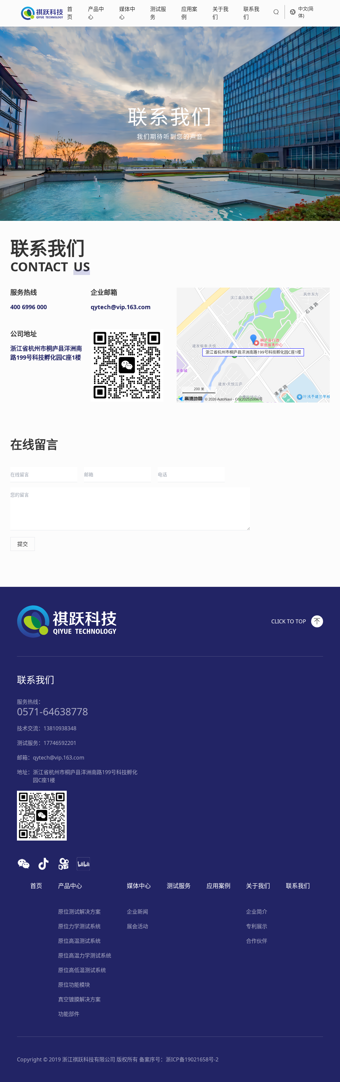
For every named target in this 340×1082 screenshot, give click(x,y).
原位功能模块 (74, 984)
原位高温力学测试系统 (84, 955)
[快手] (63, 863)
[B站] (83, 863)
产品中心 (96, 13)
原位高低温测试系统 (82, 970)
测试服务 (158, 13)
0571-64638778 (52, 712)
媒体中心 (127, 13)
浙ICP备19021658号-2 (192, 1059)
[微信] (23, 863)
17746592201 (59, 743)
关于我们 (220, 13)
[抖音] (43, 863)
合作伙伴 (256, 941)
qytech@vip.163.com (58, 757)
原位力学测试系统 (79, 926)
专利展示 (256, 926)
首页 (69, 13)
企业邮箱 (104, 292)
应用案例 (189, 13)
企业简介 (256, 911)
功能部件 (68, 1014)
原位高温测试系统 (79, 941)
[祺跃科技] (42, 13)
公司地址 (23, 333)
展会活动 (137, 926)
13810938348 (59, 728)
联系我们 (251, 13)
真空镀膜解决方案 (79, 999)
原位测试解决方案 (79, 911)
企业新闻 (137, 911)
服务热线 (23, 292)
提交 (22, 544)
